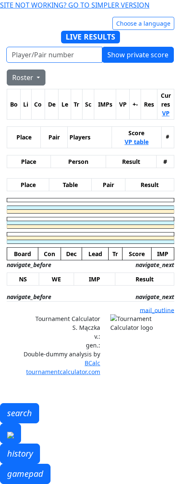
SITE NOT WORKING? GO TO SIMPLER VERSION (74, 5)
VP (166, 113)
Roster (23, 77)
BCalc (92, 363)
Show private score (137, 54)
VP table (137, 142)
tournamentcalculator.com (63, 372)
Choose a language (143, 23)
